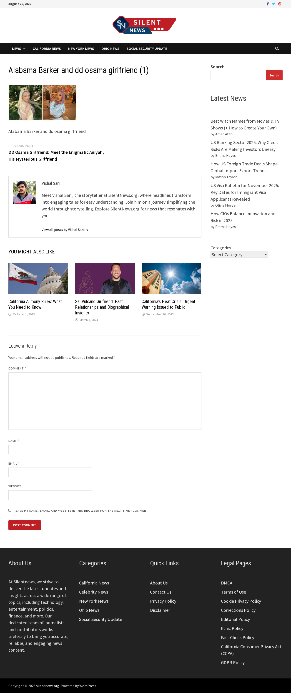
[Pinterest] (280, 3)
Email (14, 463)
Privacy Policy (163, 601)
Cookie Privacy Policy (241, 601)
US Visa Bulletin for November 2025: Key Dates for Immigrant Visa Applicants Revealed (245, 192)
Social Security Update (147, 48)
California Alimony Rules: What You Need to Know (35, 304)
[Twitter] (274, 3)
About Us (159, 583)
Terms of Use (233, 592)
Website (15, 486)
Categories (221, 247)
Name (13, 441)
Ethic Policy (232, 628)
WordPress (87, 685)
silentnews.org (47, 685)
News (16, 48)
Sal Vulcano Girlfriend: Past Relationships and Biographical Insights (102, 307)
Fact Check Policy (237, 637)
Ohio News (110, 48)
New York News (81, 48)
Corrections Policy (238, 610)
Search (218, 66)
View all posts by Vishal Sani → (65, 229)
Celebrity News (93, 592)
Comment (17, 368)
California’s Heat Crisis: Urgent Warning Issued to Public (168, 304)
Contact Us (160, 592)
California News (47, 48)
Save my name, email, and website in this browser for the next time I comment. (82, 510)
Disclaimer (160, 610)
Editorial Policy (235, 619)
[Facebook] (268, 3)
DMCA (226, 583)
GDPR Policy (233, 662)
